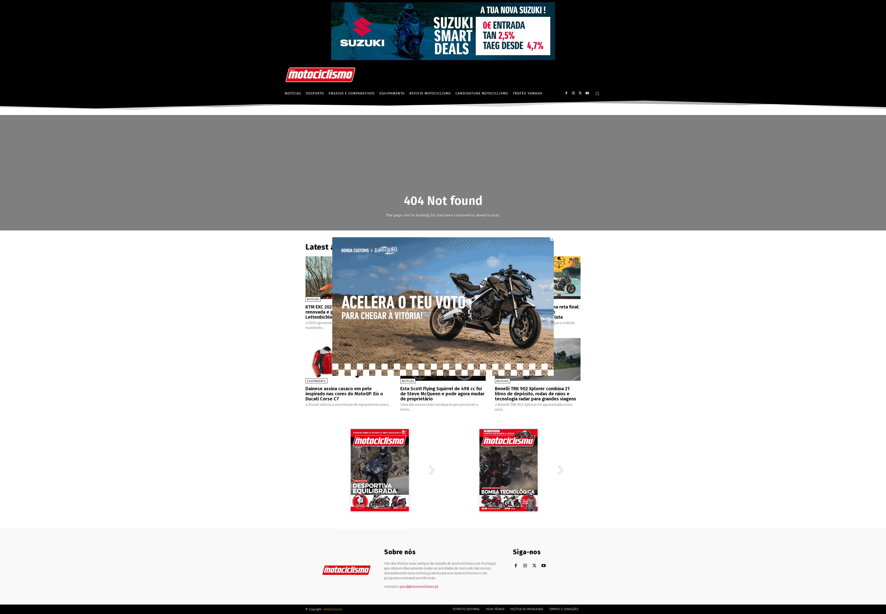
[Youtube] (587, 93)
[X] (580, 93)
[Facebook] (566, 93)
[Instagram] (573, 93)
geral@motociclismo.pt (419, 586)
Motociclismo (333, 609)
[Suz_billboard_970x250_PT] (443, 59)
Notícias (313, 299)
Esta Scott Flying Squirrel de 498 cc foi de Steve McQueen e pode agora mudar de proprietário (442, 394)
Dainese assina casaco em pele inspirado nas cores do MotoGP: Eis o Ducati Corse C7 (344, 394)
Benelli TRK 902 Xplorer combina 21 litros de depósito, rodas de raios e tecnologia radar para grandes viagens (535, 394)
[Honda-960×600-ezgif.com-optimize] (443, 374)
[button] (597, 93)
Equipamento (316, 381)
